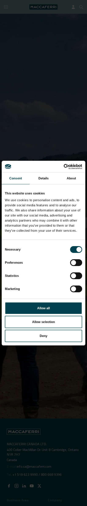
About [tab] (71, 178)
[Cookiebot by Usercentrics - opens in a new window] (63, 166)
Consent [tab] (15, 178)
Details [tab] (43, 178)
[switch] (76, 262)
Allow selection (43, 322)
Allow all (43, 308)
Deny (43, 336)
